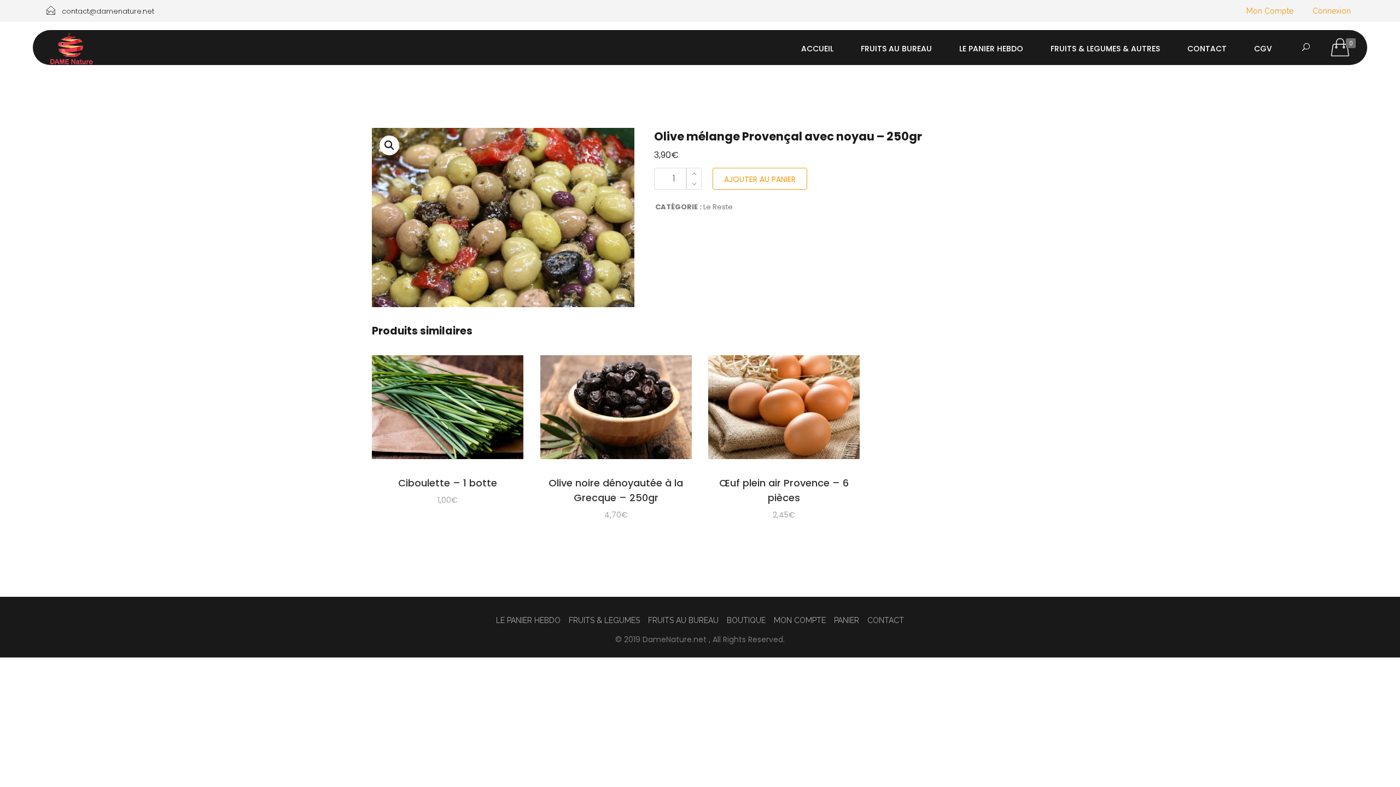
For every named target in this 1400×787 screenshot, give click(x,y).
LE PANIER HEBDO (991, 48)
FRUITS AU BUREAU (896, 48)
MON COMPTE (800, 620)
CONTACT (1207, 48)
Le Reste (718, 207)
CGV (1263, 48)
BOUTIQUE (746, 620)
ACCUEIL (817, 48)
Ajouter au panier (760, 179)
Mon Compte (1269, 11)
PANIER (846, 620)
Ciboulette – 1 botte (447, 483)
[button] (389, 145)
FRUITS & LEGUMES (604, 620)
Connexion (1331, 11)
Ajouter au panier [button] (447, 409)
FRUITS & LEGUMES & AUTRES (1105, 48)
